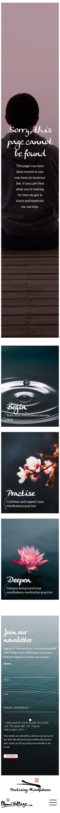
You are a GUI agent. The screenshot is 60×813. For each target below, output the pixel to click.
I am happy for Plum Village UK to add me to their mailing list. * (26, 726)
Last (6, 694)
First (6, 679)
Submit (11, 756)
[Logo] (17, 802)
